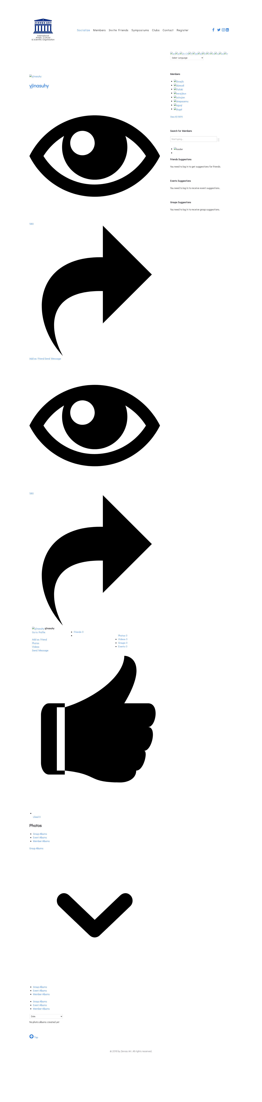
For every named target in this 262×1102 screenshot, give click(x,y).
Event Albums (40, 837)
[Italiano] (208, 53)
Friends (79, 631)
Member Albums (41, 841)
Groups (123, 642)
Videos (123, 639)
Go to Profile (38, 632)
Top (36, 1037)
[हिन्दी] (204, 53)
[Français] (190, 53)
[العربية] (177, 53)
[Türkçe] (226, 53)
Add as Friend (37, 358)
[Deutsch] (195, 53)
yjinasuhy (39, 85)
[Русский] (217, 53)
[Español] (221, 53)
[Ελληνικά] (200, 53)
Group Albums (40, 833)
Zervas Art (126, 1051)
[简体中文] (184, 53)
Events (122, 646)
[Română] (212, 53)
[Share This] (94, 354)
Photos (122, 635)
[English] (172, 53)
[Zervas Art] (43, 28)
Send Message (53, 358)
